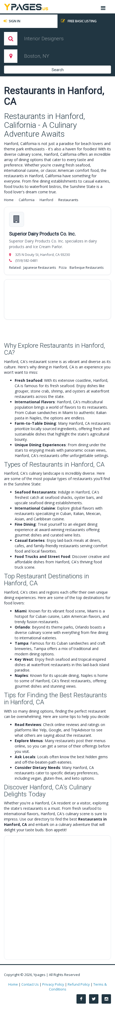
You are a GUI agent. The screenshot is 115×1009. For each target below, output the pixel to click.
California (26, 199)
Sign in (14, 21)
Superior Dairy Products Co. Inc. (42, 234)
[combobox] (58, 39)
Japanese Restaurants (39, 267)
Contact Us (30, 984)
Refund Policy (79, 984)
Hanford (46, 199)
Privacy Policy (53, 984)
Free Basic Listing (82, 21)
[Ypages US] (26, 6)
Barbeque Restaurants (86, 267)
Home (9, 199)
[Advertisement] (57, 299)
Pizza (63, 267)
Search (58, 70)
